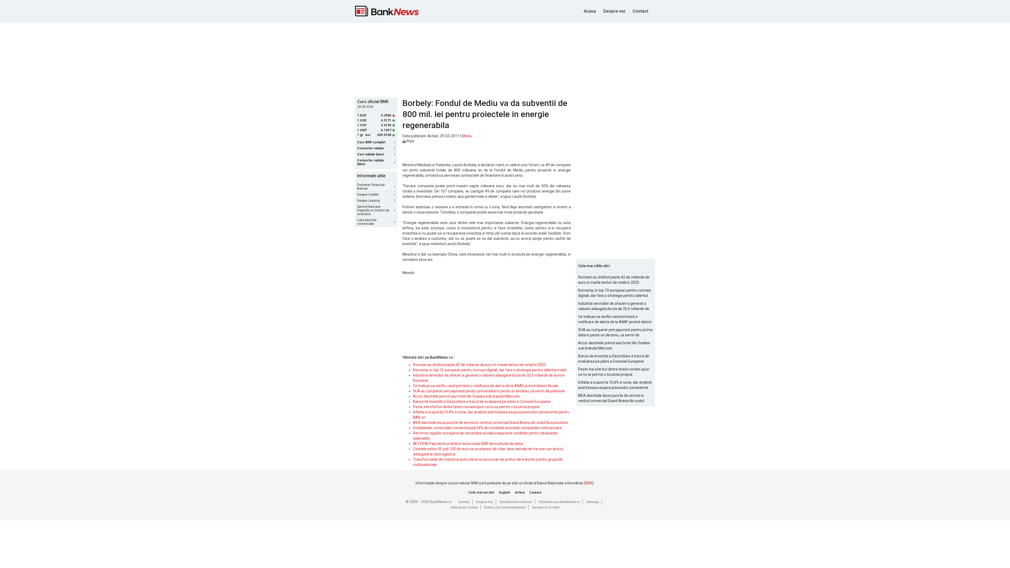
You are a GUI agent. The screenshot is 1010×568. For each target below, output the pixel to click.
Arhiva (519, 492)
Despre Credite (368, 194)
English (504, 492)
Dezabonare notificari (515, 502)
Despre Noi (484, 502)
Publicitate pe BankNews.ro (559, 502)
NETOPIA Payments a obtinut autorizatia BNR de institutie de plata (468, 444)
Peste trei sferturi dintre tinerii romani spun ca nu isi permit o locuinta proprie (476, 407)
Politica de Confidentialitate (505, 507)
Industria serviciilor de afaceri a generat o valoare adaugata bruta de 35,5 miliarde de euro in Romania (613, 306)
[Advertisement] (505, 59)
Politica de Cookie (464, 507)
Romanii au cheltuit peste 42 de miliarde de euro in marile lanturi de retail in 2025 (479, 365)
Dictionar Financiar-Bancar (371, 186)
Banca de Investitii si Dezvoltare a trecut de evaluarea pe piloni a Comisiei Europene (482, 401)
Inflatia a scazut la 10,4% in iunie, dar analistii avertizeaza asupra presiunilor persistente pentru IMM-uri (615, 385)
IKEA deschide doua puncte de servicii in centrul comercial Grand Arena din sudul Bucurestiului (490, 422)
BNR (588, 483)
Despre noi (614, 11)
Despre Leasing (368, 200)
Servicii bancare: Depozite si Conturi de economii (373, 210)
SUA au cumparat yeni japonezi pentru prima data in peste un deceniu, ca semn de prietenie (489, 391)
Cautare (535, 492)
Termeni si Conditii (545, 507)
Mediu (467, 136)
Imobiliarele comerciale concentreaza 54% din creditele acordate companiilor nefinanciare (487, 428)
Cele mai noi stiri (481, 492)
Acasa (590, 11)
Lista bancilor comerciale (367, 222)
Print (410, 141)
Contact (640, 11)
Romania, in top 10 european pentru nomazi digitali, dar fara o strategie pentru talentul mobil (489, 370)
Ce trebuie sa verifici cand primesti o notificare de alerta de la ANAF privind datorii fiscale (485, 386)
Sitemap (592, 502)
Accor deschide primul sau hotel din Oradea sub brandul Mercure (466, 396)
